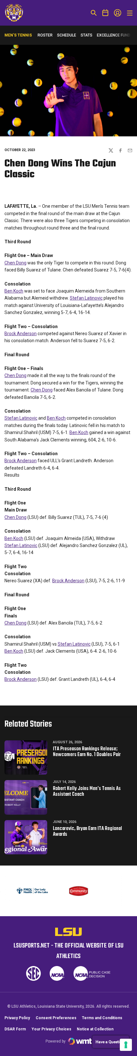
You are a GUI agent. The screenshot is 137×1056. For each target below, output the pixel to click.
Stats (86, 35)
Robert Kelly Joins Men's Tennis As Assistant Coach (87, 792)
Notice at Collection (95, 1029)
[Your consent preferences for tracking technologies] (126, 1045)
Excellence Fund (113, 36)
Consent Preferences (56, 1018)
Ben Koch (13, 291)
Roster (45, 35)
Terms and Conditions (102, 1018)
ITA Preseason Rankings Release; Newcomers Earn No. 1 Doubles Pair (87, 752)
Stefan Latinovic (86, 298)
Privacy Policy (17, 1018)
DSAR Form (15, 1029)
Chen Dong (15, 262)
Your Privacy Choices (51, 1029)
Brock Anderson (20, 333)
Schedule (66, 35)
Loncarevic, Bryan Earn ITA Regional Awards (87, 832)
